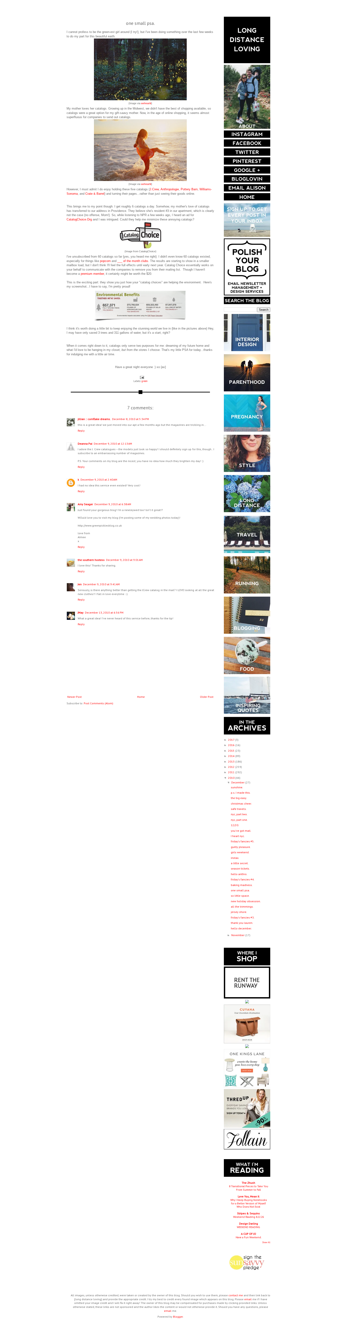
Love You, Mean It (248, 1196)
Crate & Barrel (94, 193)
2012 (231, 767)
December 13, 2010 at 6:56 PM (104, 612)
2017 (231, 739)
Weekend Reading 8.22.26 (248, 1217)
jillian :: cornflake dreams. (94, 419)
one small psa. (240, 890)
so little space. (240, 895)
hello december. (241, 928)
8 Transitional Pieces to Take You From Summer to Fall (248, 1187)
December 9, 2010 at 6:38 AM (112, 504)
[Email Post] (141, 377)
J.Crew (154, 189)
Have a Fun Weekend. (248, 1237)
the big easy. (239, 798)
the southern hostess (91, 560)
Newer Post (74, 696)
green (145, 381)
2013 (231, 761)
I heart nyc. (238, 836)
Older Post (206, 696)
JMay (81, 612)
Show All (266, 1242)
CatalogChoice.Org (79, 219)
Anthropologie (170, 189)
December (238, 782)
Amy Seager (85, 504)
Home (141, 696)
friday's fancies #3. (242, 917)
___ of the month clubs (132, 261)
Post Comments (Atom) (98, 703)
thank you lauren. (242, 923)
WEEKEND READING (248, 1227)
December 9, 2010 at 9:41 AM (101, 584)
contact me (235, 1295)
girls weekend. (240, 852)
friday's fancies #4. (242, 879)
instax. (235, 858)
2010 (231, 777)
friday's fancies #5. (242, 841)
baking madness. (242, 885)
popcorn (105, 261)
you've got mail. (241, 830)
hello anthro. (239, 874)
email (248, 1299)
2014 (231, 756)
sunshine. (237, 787)
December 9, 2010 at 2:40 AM (98, 479)
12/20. (235, 825)
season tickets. (240, 868)
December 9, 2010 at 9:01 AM (124, 560)
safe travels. (239, 809)
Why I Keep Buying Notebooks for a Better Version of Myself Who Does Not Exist (248, 1203)
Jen (80, 584)
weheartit (146, 103)
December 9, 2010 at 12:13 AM (113, 443)
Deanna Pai (85, 443)
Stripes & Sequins (248, 1213)
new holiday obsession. (246, 901)
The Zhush (248, 1182)
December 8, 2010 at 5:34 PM (130, 419)
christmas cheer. (241, 803)
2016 (231, 745)
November (238, 935)
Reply (81, 430)
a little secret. (239, 863)
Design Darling (248, 1223)
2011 (231, 772)
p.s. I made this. (241, 792)
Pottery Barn (189, 189)
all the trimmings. (242, 906)
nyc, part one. (239, 819)
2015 (231, 750)
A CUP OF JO (248, 1233)
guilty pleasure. (241, 847)
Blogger (178, 1316)
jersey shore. (239, 912)
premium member (92, 273)
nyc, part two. (239, 814)
